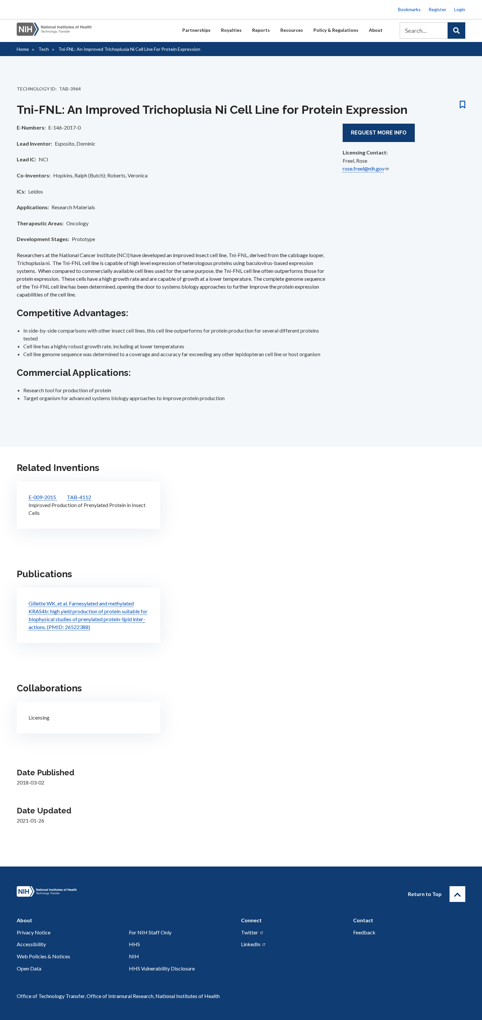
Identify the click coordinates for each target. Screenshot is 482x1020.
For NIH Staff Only (150, 932)
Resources (291, 30)
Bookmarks (409, 9)
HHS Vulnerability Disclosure (162, 968)
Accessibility (31, 944)
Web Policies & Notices (43, 956)
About (376, 30)
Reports (261, 30)
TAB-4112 (79, 497)
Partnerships (196, 30)
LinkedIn (250, 944)
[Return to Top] (457, 894)
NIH (134, 956)
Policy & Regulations (335, 30)
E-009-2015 (43, 497)
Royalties (231, 30)
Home (23, 49)
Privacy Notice (33, 932)
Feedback (364, 932)
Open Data (29, 968)
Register (437, 9)
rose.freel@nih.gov (364, 168)
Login (459, 9)
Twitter (249, 932)
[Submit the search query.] (456, 30)
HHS (134, 944)
